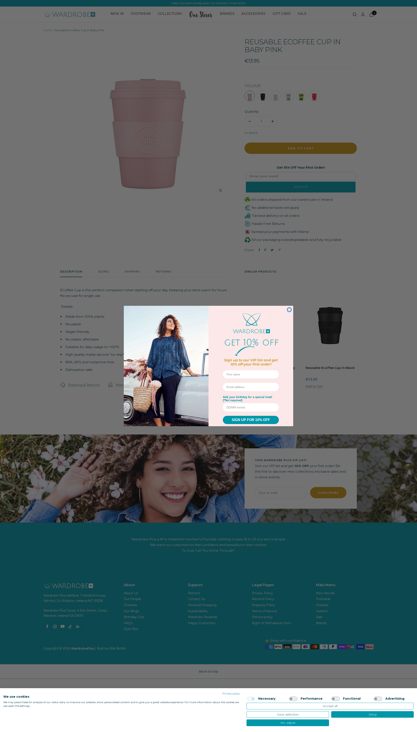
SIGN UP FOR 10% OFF (251, 420)
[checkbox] (251, 699)
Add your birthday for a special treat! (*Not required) (247, 398)
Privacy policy (231, 693)
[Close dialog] (289, 310)
